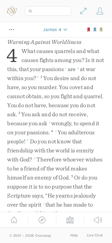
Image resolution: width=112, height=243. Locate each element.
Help (74, 235)
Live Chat (95, 235)
